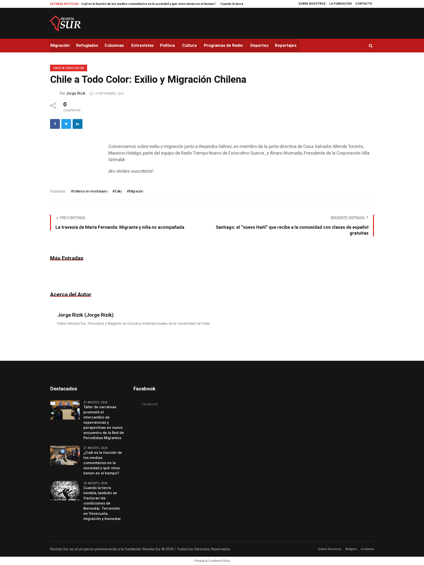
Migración (136, 191)
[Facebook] (55, 124)
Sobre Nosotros (329, 549)
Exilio (118, 191)
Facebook (150, 404)
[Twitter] (66, 124)
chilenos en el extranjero (90, 191)
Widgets (351, 549)
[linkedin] (77, 124)
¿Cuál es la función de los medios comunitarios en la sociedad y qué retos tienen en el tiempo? (127, 4)
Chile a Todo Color (68, 68)
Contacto (367, 549)
